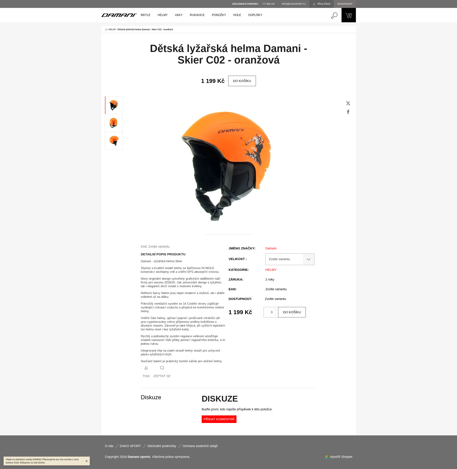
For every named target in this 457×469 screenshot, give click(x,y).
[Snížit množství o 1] (275, 314)
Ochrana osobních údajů (200, 446)
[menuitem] (145, 15)
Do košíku (242, 81)
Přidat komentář (219, 419)
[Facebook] (348, 112)
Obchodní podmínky (161, 446)
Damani (271, 248)
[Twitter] (348, 103)
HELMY (271, 270)
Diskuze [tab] (151, 397)
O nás (109, 446)
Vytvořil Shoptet (341, 457)
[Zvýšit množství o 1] (275, 309)
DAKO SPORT (130, 446)
